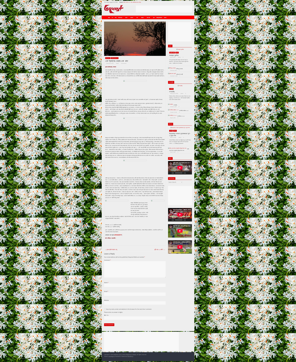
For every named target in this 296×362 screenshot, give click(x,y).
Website (106, 300)
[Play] (170, 173)
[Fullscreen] (190, 173)
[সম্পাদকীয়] (180, 85)
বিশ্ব (116, 17)
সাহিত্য (142, 17)
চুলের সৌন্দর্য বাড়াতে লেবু (111, 249)
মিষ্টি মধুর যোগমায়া (179, 68)
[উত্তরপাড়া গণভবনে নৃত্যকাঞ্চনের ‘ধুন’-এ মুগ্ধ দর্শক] (180, 127)
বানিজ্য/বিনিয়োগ (159, 17)
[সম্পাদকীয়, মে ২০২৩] (172, 115)
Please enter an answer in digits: (113, 312)
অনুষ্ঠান (171, 130)
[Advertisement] (164, 9)
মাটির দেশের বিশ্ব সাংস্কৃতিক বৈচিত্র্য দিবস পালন (131, 1)
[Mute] (187, 173)
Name (106, 282)
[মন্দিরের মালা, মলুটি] (172, 73)
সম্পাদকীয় (171, 89)
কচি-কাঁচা (148, 17)
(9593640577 (118, 235)
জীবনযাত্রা (120, 17)
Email (106, 291)
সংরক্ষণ (165, 17)
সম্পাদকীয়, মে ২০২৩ (181, 116)
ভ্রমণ (126, 17)
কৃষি (153, 17)
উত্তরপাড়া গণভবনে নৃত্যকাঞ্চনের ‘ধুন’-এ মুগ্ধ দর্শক (179, 134)
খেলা (137, 17)
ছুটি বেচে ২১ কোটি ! (159, 249)
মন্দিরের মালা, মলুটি (179, 74)
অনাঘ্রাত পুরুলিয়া (174, 55)
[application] (180, 167)
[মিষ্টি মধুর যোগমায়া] (172, 68)
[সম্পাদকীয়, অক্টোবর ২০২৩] (173, 110)
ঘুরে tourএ (108, 58)
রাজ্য (109, 17)
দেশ (112, 17)
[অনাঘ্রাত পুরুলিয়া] (180, 49)
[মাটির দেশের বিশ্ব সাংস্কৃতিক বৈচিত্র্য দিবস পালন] (177, 148)
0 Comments (123, 63)
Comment (107, 260)
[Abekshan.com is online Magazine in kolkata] (105, 17)
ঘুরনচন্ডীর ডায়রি (172, 52)
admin (117, 63)
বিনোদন (132, 17)
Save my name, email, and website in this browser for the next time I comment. (129, 309)
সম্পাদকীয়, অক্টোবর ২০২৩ (183, 110)
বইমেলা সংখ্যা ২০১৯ (114, 58)
